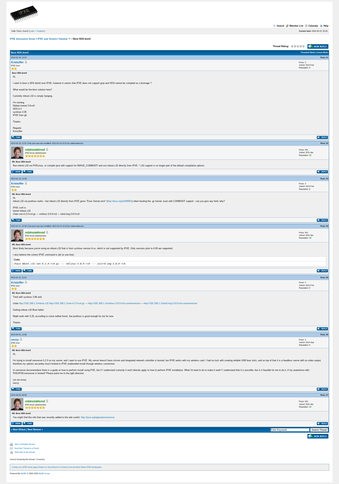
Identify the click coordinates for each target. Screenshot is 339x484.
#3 (327, 179)
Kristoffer (17, 62)
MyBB (23, 473)
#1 (327, 57)
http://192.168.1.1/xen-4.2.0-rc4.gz (67, 303)
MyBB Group (44, 473)
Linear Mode (322, 52)
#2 (327, 143)
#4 (327, 226)
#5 (327, 277)
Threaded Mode (308, 52)
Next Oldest (19, 429)
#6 (327, 335)
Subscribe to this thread (24, 452)
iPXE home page (30, 467)
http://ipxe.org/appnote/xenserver (98, 417)
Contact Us (17, 467)
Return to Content (59, 467)
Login (31, 31)
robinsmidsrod (76, 143)
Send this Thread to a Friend (26, 448)
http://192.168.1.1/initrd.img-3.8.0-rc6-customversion (170, 303)
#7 (327, 395)
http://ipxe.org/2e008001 (119, 201)
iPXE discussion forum (22, 39)
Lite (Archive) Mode (77, 467)
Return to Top (44, 467)
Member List (296, 25)
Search (280, 25)
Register (40, 31)
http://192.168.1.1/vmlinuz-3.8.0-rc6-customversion (114, 303)
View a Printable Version (24, 444)
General (63, 39)
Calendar (313, 25)
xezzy (15, 339)
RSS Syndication (94, 467)
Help (325, 25)
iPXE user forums (47, 39)
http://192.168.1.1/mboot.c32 (34, 303)
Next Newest (34, 429)
